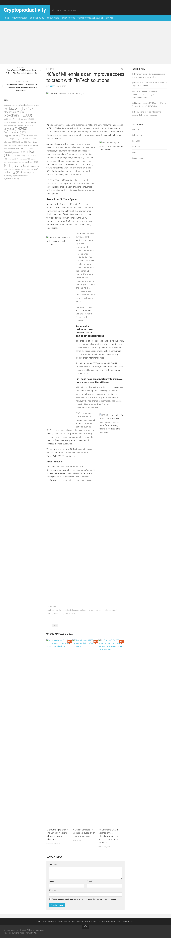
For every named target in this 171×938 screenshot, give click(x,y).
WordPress (19, 933)
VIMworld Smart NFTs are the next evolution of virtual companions (83, 832)
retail (11, 169)
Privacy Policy (19, 18)
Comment (53, 864)
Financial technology (14, 152)
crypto (109, 18)
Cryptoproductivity (25, 10)
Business (10, 119)
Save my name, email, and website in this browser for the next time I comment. (84, 899)
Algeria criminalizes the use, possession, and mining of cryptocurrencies (145, 94)
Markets (13, 159)
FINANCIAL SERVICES (22, 148)
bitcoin (21, 108)
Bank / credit (17, 105)
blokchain (18, 115)
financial (22, 145)
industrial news (21, 156)
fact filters (21, 142)
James (52, 86)
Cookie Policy (37, 18)
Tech (34, 169)
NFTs (28, 166)
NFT (14, 165)
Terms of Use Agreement (90, 18)
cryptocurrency (16, 135)
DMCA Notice (68, 18)
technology (13, 172)
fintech (50, 69)
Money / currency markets (18, 162)
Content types (18, 125)
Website (52, 890)
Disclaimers (53, 18)
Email (90, 881)
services (19, 169)
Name (52, 881)
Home (6, 18)
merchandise (24, 159)
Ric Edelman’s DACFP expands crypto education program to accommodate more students (109, 836)
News (33, 162)
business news (24, 119)
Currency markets (20, 139)
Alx (35, 933)
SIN (27, 169)
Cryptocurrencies (15, 132)
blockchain (14, 112)
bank (7, 105)
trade (26, 172)
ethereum (10, 142)
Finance (13, 145)
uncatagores (139, 158)
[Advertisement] (85, 42)
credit (29, 125)
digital (32, 139)
